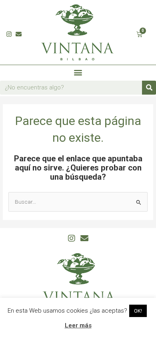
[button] (78, 72)
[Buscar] (149, 88)
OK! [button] (138, 311)
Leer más (78, 325)
